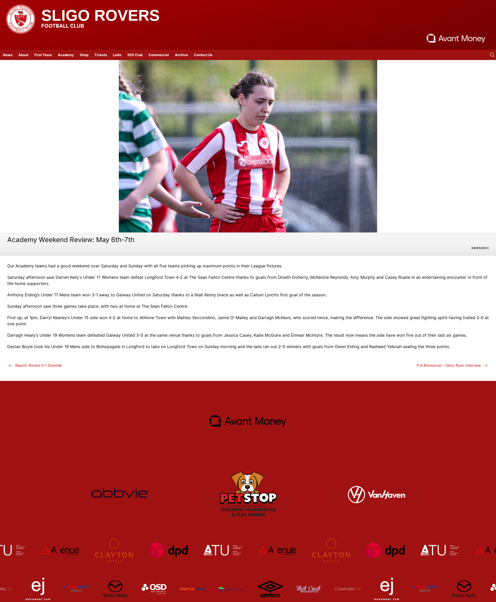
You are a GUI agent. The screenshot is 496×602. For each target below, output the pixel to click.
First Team (43, 55)
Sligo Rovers (100, 15)
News (7, 55)
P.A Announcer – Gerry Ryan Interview (452, 365)
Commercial (159, 55)
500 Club (135, 55)
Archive (181, 55)
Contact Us (203, 55)
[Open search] (492, 55)
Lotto (117, 55)
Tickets (100, 55)
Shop (84, 55)
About (23, 55)
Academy (66, 55)
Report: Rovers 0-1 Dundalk (35, 365)
